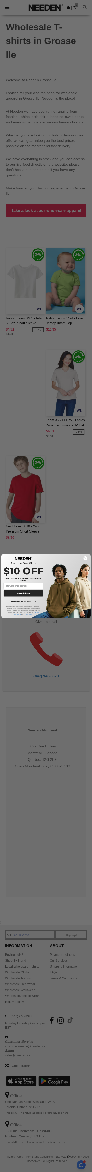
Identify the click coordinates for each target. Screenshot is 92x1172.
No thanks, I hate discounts (23, 602)
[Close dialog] (85, 558)
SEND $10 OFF (23, 593)
